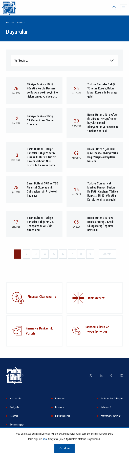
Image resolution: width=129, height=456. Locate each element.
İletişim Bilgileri (17, 424)
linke (45, 439)
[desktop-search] (114, 7)
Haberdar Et (106, 407)
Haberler (14, 416)
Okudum (64, 448)
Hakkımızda (15, 398)
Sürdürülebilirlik (62, 416)
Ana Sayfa (10, 23)
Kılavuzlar (59, 407)
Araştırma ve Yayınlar (110, 416)
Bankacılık (60, 398)
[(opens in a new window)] (78, 298)
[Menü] (123, 7)
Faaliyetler (15, 407)
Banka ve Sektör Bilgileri (112, 398)
